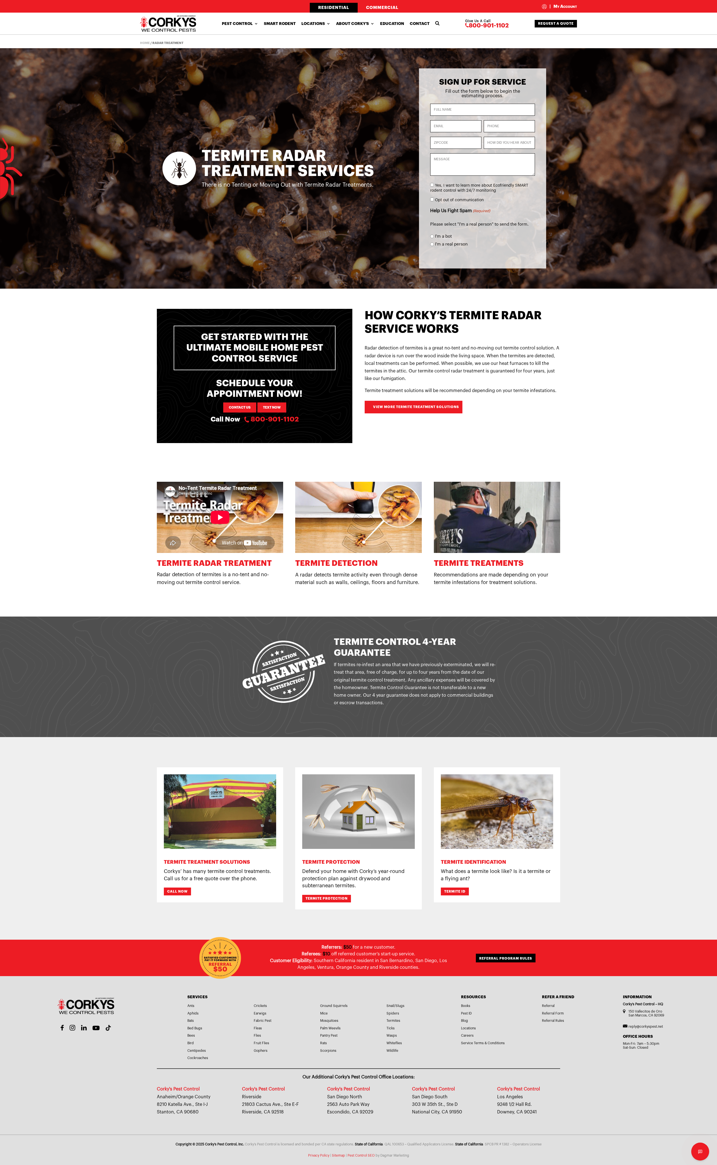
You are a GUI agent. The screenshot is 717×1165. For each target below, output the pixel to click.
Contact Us (240, 407)
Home (145, 43)
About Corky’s (352, 24)
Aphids (193, 1013)
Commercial (382, 8)
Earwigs (260, 1013)
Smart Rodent (280, 24)
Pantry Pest (328, 1035)
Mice (324, 1013)
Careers (467, 1035)
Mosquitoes (329, 1020)
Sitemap (338, 1155)
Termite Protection (327, 898)
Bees (191, 1035)
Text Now (272, 407)
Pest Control (237, 24)
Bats (190, 1020)
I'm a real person (451, 244)
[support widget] (700, 1152)
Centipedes (196, 1050)
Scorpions (328, 1050)
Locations (313, 24)
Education (392, 24)
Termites (393, 1020)
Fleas (258, 1028)
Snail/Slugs (395, 1005)
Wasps (392, 1035)
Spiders (393, 1013)
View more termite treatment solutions (416, 407)
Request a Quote (556, 23)
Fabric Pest (262, 1020)
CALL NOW (177, 891)
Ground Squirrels (334, 1005)
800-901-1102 (489, 26)
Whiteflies (394, 1043)
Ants (190, 1005)
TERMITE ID (454, 891)
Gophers (260, 1050)
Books (465, 1005)
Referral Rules (553, 1020)
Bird (190, 1043)
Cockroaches (197, 1058)
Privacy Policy (318, 1155)
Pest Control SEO (361, 1155)
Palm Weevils (330, 1028)
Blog (464, 1020)
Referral (548, 1005)
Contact (420, 24)
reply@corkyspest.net (645, 1026)
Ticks (391, 1028)
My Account (563, 6)
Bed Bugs (194, 1028)
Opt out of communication (459, 200)
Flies (257, 1035)
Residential (333, 8)
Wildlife (392, 1050)
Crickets (260, 1005)
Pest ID (466, 1013)
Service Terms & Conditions (483, 1043)
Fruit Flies (261, 1043)
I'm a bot (443, 236)
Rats (323, 1043)
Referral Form (553, 1013)
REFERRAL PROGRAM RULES (505, 958)
